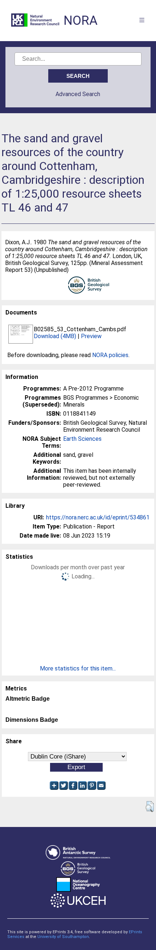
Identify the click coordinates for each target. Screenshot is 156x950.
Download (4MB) (55, 336)
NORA (80, 20)
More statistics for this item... (78, 668)
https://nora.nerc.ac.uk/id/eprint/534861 (97, 517)
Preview (91, 336)
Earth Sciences (82, 438)
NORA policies (110, 355)
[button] (149, 806)
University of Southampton (63, 936)
